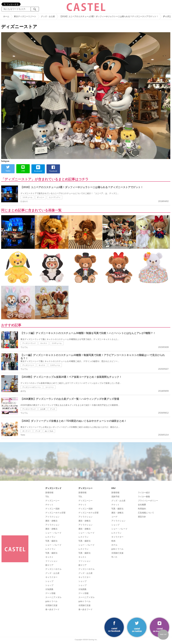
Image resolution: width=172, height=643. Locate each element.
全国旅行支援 (51, 605)
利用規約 (142, 509)
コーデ (114, 517)
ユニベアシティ (54, 197)
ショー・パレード (53, 533)
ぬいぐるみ (49, 431)
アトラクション (52, 517)
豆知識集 (49, 589)
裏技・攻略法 (51, 521)
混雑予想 (115, 496)
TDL (47, 496)
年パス (114, 557)
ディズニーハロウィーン (31, 387)
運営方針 (142, 517)
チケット (49, 504)
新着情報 (49, 492)
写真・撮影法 (51, 541)
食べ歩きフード (52, 609)
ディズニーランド (29, 343)
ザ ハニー (40, 197)
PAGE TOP (163, 634)
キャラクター (51, 577)
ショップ (49, 581)
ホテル (114, 545)
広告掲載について (146, 513)
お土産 (42, 409)
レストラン (50, 537)
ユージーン (49, 387)
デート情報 (50, 593)
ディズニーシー (28, 365)
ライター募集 (144, 496)
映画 (113, 541)
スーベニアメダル (53, 597)
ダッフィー (26, 431)
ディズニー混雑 (52, 509)
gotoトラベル (51, 601)
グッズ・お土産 (52, 573)
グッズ (52, 409)
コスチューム (27, 197)
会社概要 (142, 504)
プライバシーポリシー (148, 500)
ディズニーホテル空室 (55, 513)
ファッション (51, 561)
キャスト (43, 343)
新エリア (49, 565)
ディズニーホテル (53, 569)
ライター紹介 (144, 492)
